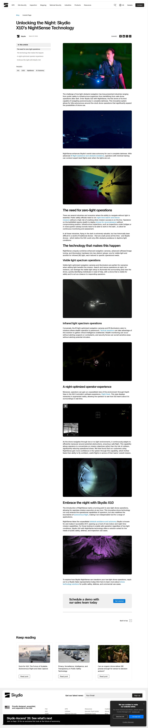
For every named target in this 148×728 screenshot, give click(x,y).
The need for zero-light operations (28, 49)
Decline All (120, 716)
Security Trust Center (92, 711)
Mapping (43, 5)
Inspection (33, 5)
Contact (139, 5)
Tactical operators (107, 330)
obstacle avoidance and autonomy (103, 522)
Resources (87, 5)
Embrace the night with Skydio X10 (29, 60)
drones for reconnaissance (106, 222)
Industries (68, 5)
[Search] (115, 5)
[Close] (144, 704)
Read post (24, 676)
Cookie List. (136, 712)
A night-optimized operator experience (30, 56)
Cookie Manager (128, 722)
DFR (13, 5)
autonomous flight (81, 515)
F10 (46, 709)
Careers (129, 5)
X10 (46, 711)
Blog (17, 15)
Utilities (67, 711)
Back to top (124, 621)
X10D (47, 713)
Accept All (136, 716)
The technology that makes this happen (30, 53)
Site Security (22, 5)
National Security (55, 5)
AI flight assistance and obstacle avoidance (87, 156)
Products (78, 5)
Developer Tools (90, 713)
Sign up (137, 695)
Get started (119, 601)
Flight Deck (105, 394)
